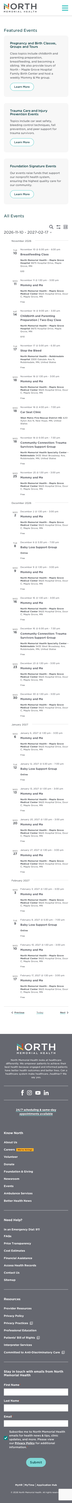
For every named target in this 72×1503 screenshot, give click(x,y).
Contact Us (11, 1272)
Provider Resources (17, 1308)
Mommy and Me (31, 285)
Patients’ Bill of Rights (27, 1337)
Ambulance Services (18, 1193)
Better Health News (17, 1200)
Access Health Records (20, 1265)
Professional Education (20, 1330)
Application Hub (47, 1485)
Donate (9, 1164)
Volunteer (11, 1156)
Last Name (11, 1400)
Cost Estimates (14, 1250)
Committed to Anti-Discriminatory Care (36, 1352)
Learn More (22, 86)
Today (39, 1012)
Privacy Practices (24, 1323)
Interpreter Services (18, 1344)
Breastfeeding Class (34, 254)
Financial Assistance (18, 1258)
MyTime (30, 1485)
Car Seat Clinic (30, 412)
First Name (11, 1384)
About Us (10, 1142)
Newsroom (11, 1178)
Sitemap (10, 1279)
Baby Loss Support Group (38, 547)
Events (8, 1186)
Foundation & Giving (18, 1171)
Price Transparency (17, 1243)
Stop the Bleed (30, 350)
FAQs (7, 1236)
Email (8, 1416)
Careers (9, 1149)
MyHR (19, 1485)
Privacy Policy (14, 1315)
